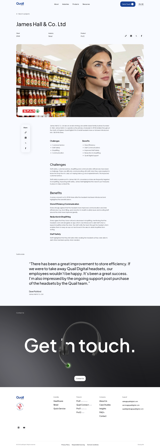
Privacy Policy (65, 444)
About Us (103, 401)
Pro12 (80, 412)
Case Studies (105, 405)
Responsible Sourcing (78, 444)
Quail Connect (84, 405)
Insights (102, 408)
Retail (56, 405)
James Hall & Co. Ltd (57, 126)
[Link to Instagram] (18, 427)
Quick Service (60, 408)
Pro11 (81, 408)
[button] (65, 4)
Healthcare (58, 401)
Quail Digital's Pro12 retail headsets (76, 130)
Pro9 (81, 401)
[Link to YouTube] (24, 427)
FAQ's (101, 412)
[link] (80, 378)
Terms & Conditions (93, 444)
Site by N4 (141, 444)
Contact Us (80, 378)
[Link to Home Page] (20, 4)
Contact (102, 416)
